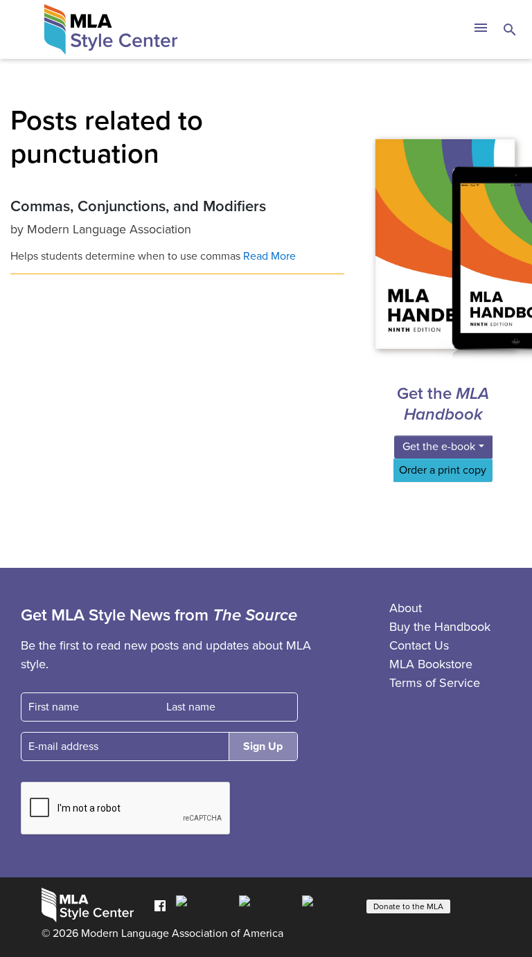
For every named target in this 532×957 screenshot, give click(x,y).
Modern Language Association (109, 229)
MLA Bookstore (430, 664)
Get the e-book (438, 447)
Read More (269, 256)
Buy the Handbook (439, 626)
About (405, 608)
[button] (480, 29)
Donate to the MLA (408, 906)
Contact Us (419, 645)
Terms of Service (434, 682)
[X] (267, 905)
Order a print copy (442, 470)
